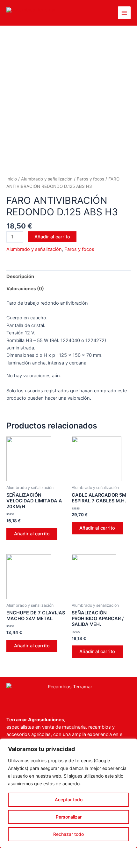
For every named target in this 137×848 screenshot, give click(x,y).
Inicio (11, 178)
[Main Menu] (124, 12)
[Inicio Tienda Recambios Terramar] (68, 693)
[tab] (68, 276)
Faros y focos (90, 178)
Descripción (20, 276)
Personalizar (69, 817)
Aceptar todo (69, 799)
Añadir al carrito (52, 237)
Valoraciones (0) (25, 289)
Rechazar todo (68, 834)
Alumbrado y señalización (47, 178)
